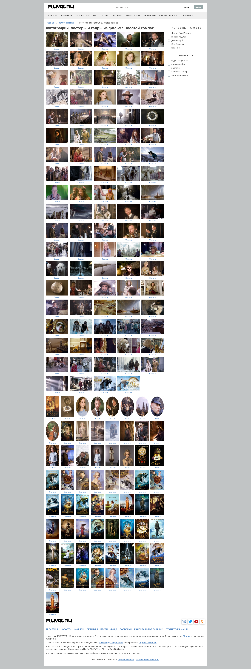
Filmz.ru (186, 636)
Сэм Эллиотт (177, 44)
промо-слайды (178, 64)
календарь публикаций (148, 629)
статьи (104, 16)
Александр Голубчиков (111, 643)
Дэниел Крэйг (177, 40)
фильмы (79, 629)
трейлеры (116, 16)
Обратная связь (126, 660)
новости (53, 16)
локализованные (179, 75)
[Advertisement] (187, 122)
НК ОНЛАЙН (150, 16)
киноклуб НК (133, 16)
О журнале (187, 16)
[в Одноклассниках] (202, 621)
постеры (175, 68)
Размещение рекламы (147, 660)
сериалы (92, 629)
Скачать (57, 49)
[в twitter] (190, 621)
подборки (126, 629)
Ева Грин (175, 48)
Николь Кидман (178, 37)
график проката (168, 16)
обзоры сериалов (86, 16)
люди (113, 629)
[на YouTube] (196, 621)
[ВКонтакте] (184, 621)
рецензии (66, 16)
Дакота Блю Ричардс (181, 33)
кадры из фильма (179, 61)
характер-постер (179, 72)
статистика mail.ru (177, 629)
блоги (104, 629)
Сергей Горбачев (147, 643)
